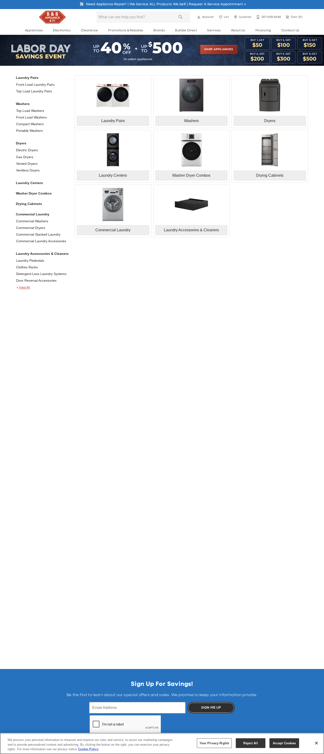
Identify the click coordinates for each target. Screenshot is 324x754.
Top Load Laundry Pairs (34, 91)
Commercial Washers (32, 221)
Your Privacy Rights (214, 743)
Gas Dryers (24, 157)
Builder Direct (186, 30)
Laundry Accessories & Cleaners (42, 254)
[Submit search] (180, 17)
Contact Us (290, 30)
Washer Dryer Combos (34, 193)
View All (24, 287)
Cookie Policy (88, 749)
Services (214, 30)
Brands (159, 30)
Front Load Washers (31, 117)
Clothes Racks (27, 267)
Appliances (34, 30)
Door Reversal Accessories (36, 280)
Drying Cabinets (29, 204)
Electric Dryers (27, 150)
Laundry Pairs (27, 78)
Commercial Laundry (32, 214)
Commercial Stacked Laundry (38, 234)
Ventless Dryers (28, 170)
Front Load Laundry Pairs (35, 84)
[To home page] (52, 17)
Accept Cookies (284, 743)
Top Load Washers (30, 111)
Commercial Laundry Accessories (41, 241)
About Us (238, 30)
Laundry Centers (29, 183)
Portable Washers (29, 131)
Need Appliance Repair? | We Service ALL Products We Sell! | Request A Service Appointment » (165, 4)
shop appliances (218, 49)
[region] (162, 743)
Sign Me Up (211, 708)
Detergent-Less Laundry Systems (41, 274)
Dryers (21, 143)
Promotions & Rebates (125, 30)
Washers (23, 104)
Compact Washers (30, 124)
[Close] (316, 743)
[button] (199, 17)
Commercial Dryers (30, 228)
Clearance (89, 30)
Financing (263, 30)
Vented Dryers (26, 164)
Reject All (250, 743)
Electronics (62, 30)
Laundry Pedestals (30, 260)
